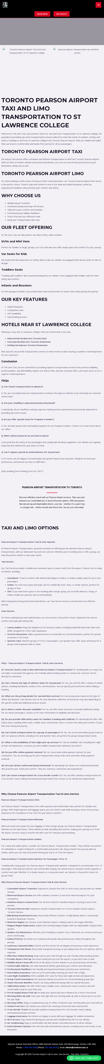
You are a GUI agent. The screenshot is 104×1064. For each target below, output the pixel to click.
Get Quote (61, 14)
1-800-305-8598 (30, 1047)
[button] (84, 1058)
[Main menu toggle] (98, 5)
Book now (42, 14)
